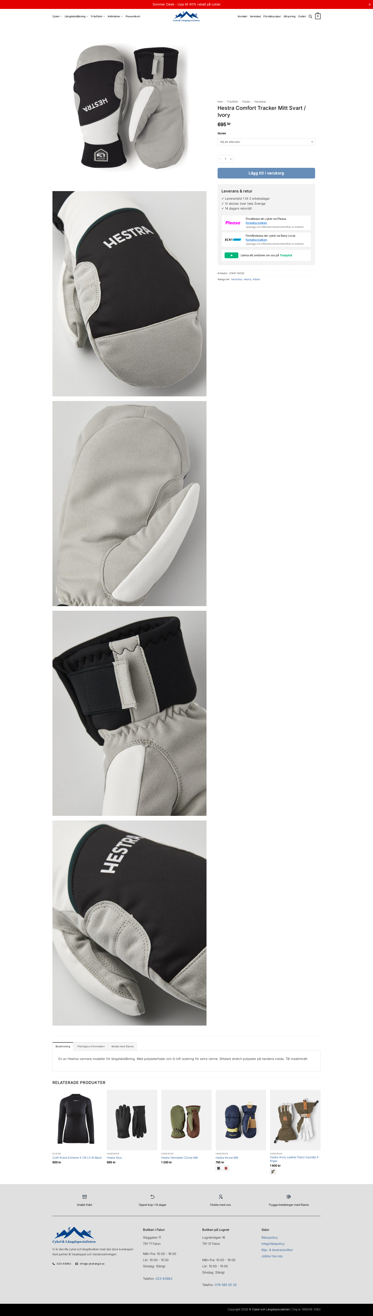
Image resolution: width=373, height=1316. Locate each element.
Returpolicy (269, 1237)
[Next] (320, 1136)
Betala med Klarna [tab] (122, 1046)
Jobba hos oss (271, 1256)
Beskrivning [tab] (63, 1046)
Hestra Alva (114, 1157)
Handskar (260, 101)
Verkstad (255, 16)
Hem (220, 101)
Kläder (246, 101)
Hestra (247, 279)
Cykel (55, 16)
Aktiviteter (114, 16)
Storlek (222, 133)
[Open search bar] (310, 16)
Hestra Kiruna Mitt (227, 1157)
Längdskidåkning (75, 16)
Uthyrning (289, 16)
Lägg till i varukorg (266, 173)
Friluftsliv (96, 16)
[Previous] (53, 1136)
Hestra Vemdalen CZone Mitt (179, 1157)
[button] (318, 16)
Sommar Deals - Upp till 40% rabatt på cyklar (187, 4)
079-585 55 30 (226, 1285)
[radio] (218, 1168)
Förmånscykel (272, 16)
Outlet (302, 16)
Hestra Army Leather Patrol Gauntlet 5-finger (295, 1159)
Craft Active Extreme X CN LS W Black (77, 1157)
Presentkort (133, 16)
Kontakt (242, 16)
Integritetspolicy (273, 1244)
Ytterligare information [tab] (91, 1046)
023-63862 (164, 1278)
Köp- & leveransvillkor (277, 1250)
